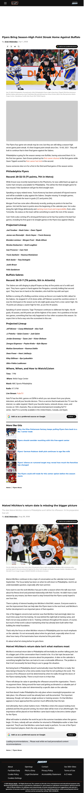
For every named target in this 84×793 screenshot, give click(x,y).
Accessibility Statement (51, 774)
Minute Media (13, 783)
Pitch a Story (30, 770)
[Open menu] (5, 3)
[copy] (18, 46)
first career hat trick (34, 161)
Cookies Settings (15, 778)
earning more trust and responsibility (52, 209)
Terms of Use (69, 770)
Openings (29, 767)
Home (8, 487)
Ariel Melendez (11, 42)
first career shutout (51, 158)
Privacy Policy (47, 770)
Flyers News (17, 487)
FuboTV (20, 393)
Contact (45, 767)
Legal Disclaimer (31, 774)
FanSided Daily (14, 770)
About (10, 767)
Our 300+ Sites (70, 767)
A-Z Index (68, 774)
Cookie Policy (13, 774)
